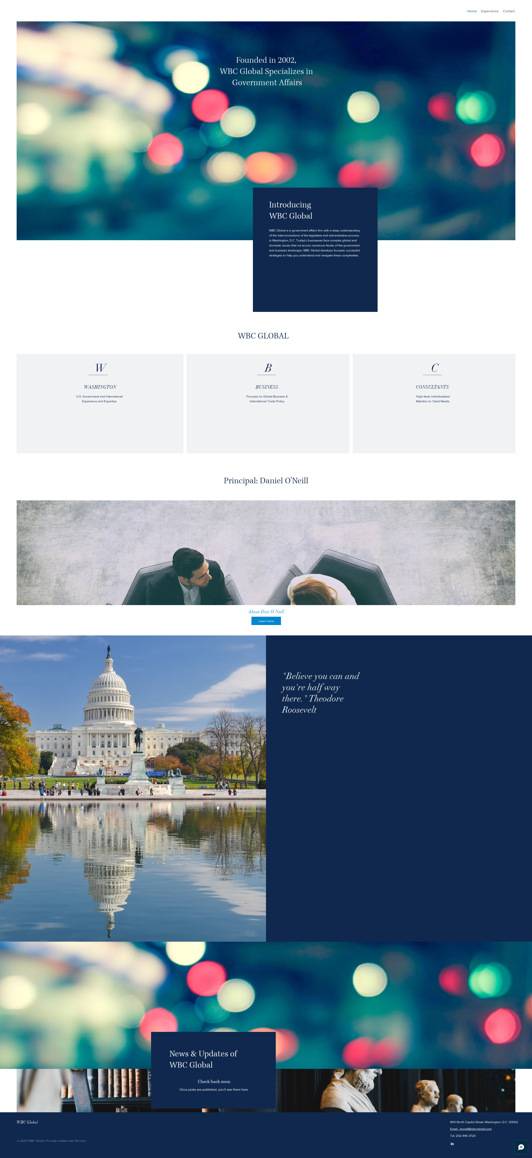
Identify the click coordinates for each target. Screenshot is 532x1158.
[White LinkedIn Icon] (452, 1144)
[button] (266, 563)
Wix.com (80, 1140)
